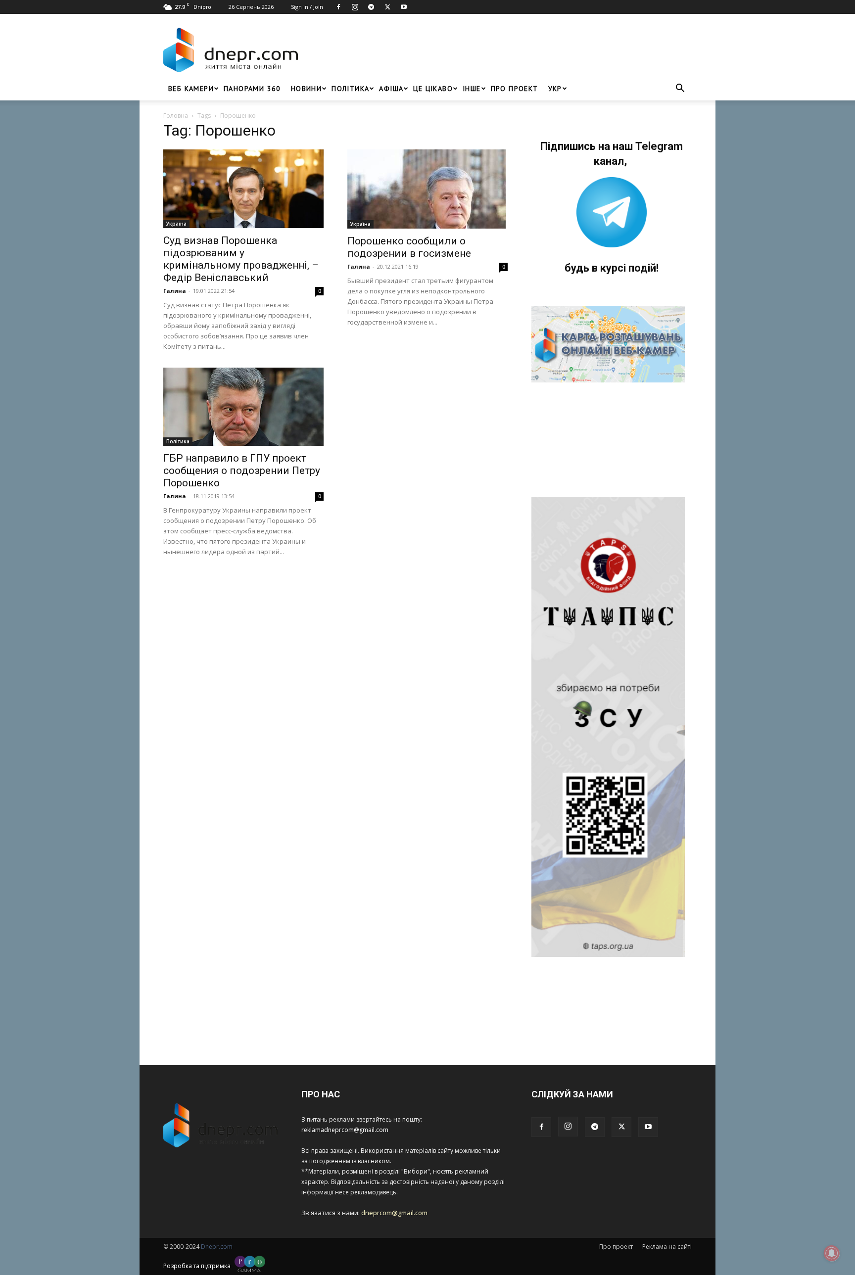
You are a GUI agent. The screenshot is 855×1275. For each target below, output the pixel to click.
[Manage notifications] (832, 1253)
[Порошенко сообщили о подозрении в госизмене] (427, 189)
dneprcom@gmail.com (394, 1212)
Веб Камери (191, 88)
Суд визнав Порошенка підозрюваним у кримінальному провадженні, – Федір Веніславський (241, 259)
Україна (176, 223)
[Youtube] (403, 7)
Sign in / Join (307, 6)
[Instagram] (354, 7)
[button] (680, 89)
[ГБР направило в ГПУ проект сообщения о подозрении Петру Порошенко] (243, 407)
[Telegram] (371, 7)
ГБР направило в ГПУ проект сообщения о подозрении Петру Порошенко (241, 470)
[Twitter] (387, 7)
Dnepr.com (217, 1246)
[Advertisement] (498, 50)
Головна (175, 115)
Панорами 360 (252, 88)
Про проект (514, 88)
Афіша (391, 88)
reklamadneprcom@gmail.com (344, 1130)
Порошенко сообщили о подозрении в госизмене (409, 247)
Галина (174, 290)
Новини (306, 88)
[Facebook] (338, 7)
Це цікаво (433, 88)
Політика (350, 88)
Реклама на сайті (667, 1246)
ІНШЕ (472, 88)
